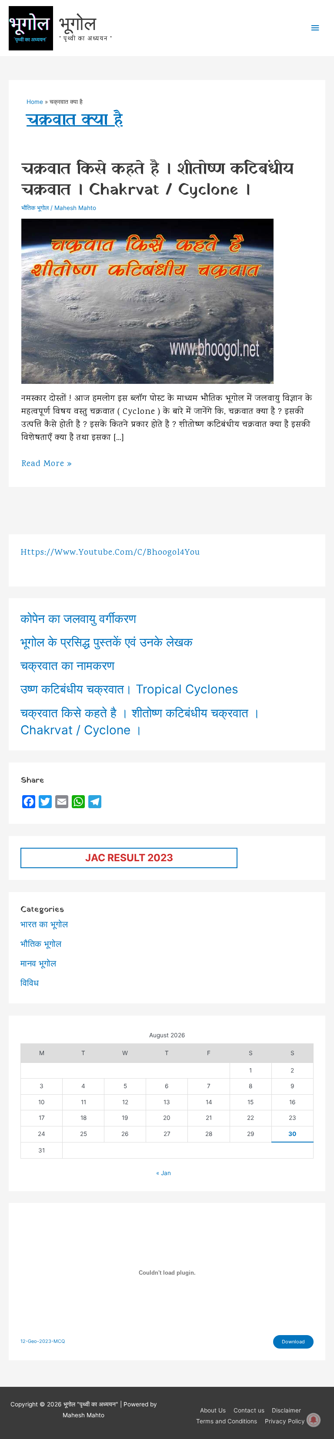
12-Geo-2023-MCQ (42, 1341)
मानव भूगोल (38, 963)
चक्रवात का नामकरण (67, 665)
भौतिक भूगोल (35, 207)
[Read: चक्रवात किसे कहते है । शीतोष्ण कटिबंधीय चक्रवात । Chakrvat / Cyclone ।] (147, 300)
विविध (29, 983)
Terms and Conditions (226, 1421)
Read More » (46, 464)
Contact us (249, 1410)
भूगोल (77, 23)
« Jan (163, 1172)
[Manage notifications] (314, 1420)
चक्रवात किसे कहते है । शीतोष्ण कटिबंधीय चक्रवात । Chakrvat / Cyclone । (157, 180)
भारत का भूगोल (44, 924)
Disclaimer (286, 1410)
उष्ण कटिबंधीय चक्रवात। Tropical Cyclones (129, 689)
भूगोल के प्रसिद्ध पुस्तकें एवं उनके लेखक (106, 642)
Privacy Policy (285, 1421)
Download (293, 1342)
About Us (213, 1410)
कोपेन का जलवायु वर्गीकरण (78, 618)
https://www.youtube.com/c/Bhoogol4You (110, 552)
